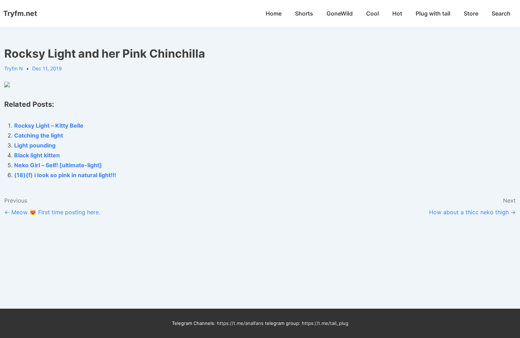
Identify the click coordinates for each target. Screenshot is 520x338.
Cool (372, 13)
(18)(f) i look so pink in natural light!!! (65, 175)
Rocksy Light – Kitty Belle (48, 125)
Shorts (304, 13)
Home (274, 13)
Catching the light (38, 135)
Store (471, 13)
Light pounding (35, 145)
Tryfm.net (20, 13)
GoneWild (340, 13)
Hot (397, 13)
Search (501, 13)
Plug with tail (433, 13)
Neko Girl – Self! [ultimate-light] (58, 165)
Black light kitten (37, 155)
